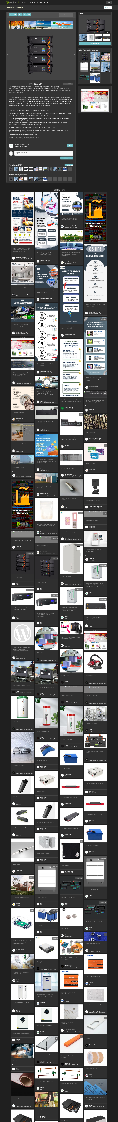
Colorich (67, 538)
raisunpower (43, 968)
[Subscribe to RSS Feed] (44, 2)
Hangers (18, 420)
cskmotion (19, 870)
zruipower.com (67, 15)
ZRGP (20, 165)
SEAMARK (91, 558)
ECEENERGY (92, 526)
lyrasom (91, 982)
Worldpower (43, 766)
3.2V (16, 138)
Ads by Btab (41, 20)
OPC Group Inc (20, 450)
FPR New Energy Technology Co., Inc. (74, 476)
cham (41, 659)
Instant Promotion (45, 260)
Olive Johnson (20, 418)
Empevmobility (20, 949)
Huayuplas (92, 1044)
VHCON (18, 903)
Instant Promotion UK (71, 227)
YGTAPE (91, 1075)
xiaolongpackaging (94, 1011)
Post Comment (67, 158)
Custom (26, 138)
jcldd (66, 506)
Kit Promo (67, 646)
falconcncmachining (95, 438)
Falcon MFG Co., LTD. (94, 439)
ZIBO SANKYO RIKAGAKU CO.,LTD (25, 1106)
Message (39, 2)
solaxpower (43, 551)
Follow (70, 145)
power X (42, 1033)
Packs (37, 138)
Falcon (91, 949)
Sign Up (107, 8)
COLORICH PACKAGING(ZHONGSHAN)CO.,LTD (77, 539)
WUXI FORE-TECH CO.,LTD (95, 1046)
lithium (32, 138)
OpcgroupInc (19, 451)
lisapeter (91, 409)
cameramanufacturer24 (95, 506)
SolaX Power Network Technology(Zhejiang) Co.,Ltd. (54, 553)
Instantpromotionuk (70, 225)
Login (108, 2)
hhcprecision (68, 935)
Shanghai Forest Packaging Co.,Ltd (49, 533)
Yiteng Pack (92, 469)
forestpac (43, 531)
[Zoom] (24, 14)
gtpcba (42, 1087)
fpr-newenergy (68, 474)
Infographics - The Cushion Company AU (27, 258)
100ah (11, 138)
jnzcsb (17, 1069)
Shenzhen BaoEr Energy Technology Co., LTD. (52, 969)
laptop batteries (93, 410)
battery (21, 138)
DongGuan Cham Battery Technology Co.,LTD (52, 660)
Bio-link (18, 979)
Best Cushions (68, 263)
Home (17, 295)
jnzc (17, 1068)
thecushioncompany (21, 257)
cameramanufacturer (95, 507)
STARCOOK (43, 1116)
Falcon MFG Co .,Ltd (94, 951)
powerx (42, 1031)
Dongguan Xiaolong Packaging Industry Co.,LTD (102, 1012)
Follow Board (69, 165)
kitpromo (67, 644)
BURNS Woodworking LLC (23, 294)
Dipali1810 (18, 382)
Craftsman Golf (69, 871)
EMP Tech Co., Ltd (20, 951)
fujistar (18, 1105)
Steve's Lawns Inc (69, 407)
